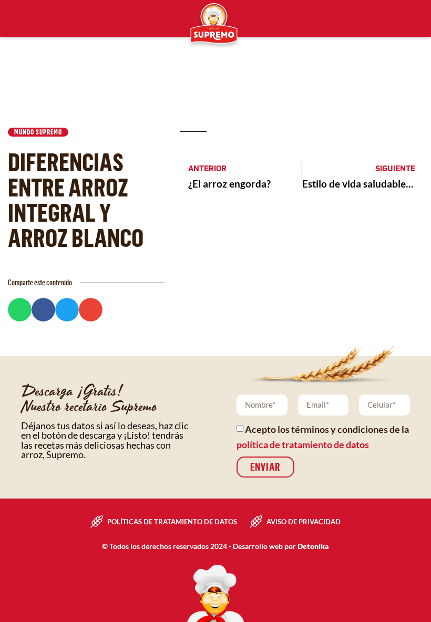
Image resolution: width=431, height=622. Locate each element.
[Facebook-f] (8, 18)
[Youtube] (52, 18)
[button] (20, 310)
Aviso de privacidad (303, 521)
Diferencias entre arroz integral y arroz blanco (75, 199)
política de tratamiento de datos (303, 444)
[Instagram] (30, 18)
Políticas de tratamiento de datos (172, 521)
